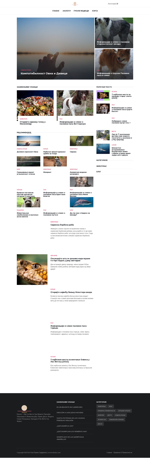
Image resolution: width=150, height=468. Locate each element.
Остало (114, 91)
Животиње (74, 149)
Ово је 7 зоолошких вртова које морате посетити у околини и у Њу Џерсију (122, 137)
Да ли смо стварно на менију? (80, 214)
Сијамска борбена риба (62, 225)
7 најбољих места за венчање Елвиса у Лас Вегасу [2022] (70, 361)
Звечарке (54, 255)
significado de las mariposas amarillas (70, 438)
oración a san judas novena (70, 413)
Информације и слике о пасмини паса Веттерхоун (73, 123)
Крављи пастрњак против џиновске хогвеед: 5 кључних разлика (26, 195)
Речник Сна (102, 419)
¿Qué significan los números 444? (72, 431)
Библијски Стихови (116, 419)
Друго (110, 415)
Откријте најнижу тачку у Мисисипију (33, 123)
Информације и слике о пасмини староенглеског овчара (113, 43)
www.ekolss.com (54, 452)
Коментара (23, 119)
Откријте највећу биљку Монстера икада (71, 292)
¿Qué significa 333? (65, 426)
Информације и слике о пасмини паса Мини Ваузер (81, 194)
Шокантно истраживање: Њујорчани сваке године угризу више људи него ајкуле (121, 151)
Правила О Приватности (106, 411)
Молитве (101, 415)
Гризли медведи (81, 11)
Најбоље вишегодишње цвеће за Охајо (54, 153)
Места (114, 131)
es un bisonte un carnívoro (69, 407)
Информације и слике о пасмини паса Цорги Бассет (122, 109)
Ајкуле (114, 145)
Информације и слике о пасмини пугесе (54, 214)
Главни (55, 11)
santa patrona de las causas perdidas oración (71, 419)
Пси (98, 39)
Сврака (73, 152)
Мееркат (47, 172)
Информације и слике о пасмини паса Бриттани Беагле (54, 194)
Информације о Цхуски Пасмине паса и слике (113, 74)
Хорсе (95, 11)
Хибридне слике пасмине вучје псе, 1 (121, 122)
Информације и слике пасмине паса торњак (69, 327)
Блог (18, 169)
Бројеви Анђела (124, 411)
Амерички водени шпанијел (78, 173)
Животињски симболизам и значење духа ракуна (27, 215)
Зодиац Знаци (26, 70)
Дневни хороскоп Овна (27, 152)
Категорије (112, 4)
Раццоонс (20, 210)
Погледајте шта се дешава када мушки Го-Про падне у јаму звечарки (70, 259)
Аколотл (67, 11)
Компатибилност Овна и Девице (44, 73)
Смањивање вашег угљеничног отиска (26, 173)
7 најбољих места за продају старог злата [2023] (121, 96)
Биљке (45, 149)
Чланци (19, 189)
